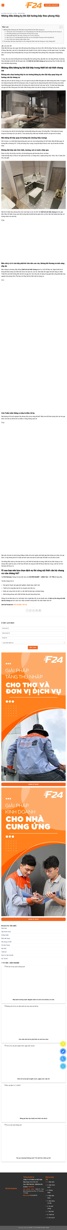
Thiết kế (3, 952)
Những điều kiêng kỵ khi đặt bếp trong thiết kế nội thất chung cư (24, 30)
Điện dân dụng (5, 938)
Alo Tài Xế (4, 958)
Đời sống (3, 13)
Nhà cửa (9, 13)
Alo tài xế (52, 1217)
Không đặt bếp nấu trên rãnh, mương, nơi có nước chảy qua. (23, 35)
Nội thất (3, 948)
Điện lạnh (4, 928)
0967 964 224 (30, 1184)
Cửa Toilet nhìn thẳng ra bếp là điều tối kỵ (18, 39)
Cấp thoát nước (6, 932)
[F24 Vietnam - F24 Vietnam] (33, 5)
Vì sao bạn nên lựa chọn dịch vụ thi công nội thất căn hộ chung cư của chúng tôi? (29, 41)
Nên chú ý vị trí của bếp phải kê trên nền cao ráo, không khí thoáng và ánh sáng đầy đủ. (30, 37)
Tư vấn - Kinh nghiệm (19, 13)
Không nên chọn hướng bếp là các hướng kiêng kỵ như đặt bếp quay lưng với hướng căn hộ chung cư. (34, 31)
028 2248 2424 (34, 1182)
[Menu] (2, 5)
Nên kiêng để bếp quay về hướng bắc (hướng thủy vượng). (22, 33)
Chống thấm (5, 935)
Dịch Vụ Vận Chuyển (7, 955)
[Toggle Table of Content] (60, 27)
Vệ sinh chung (5, 945)
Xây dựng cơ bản (6, 942)
